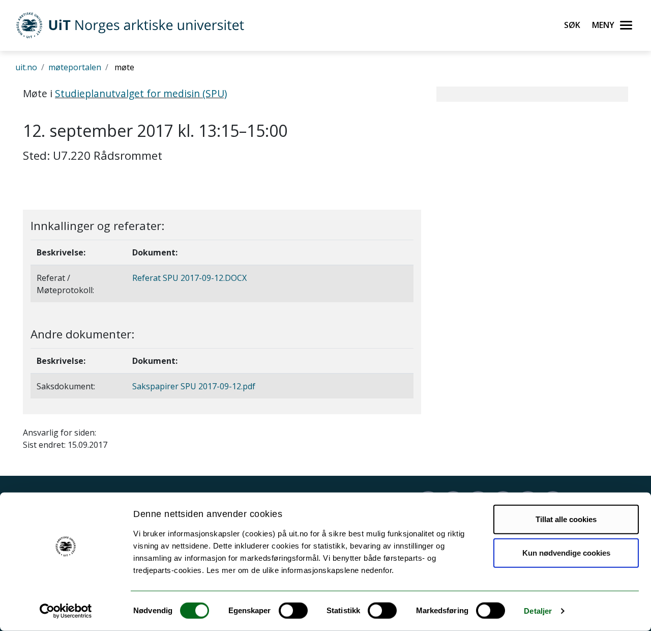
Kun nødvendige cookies (566, 552)
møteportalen (74, 67)
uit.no (26, 67)
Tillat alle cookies (566, 519)
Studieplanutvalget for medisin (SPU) (141, 93)
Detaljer (538, 611)
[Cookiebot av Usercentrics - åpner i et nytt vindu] (65, 611)
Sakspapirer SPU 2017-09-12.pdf (193, 386)
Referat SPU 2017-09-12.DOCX (189, 277)
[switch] (293, 611)
